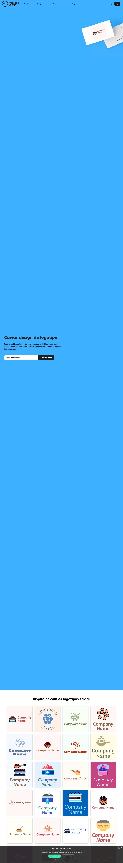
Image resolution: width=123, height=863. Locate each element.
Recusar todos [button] (68, 856)
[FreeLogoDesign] (14, 4)
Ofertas (64, 4)
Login (117, 4)
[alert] (61, 854)
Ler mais (79, 852)
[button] (61, 860)
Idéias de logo (51, 4)
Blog (73, 4)
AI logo (39, 4)
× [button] (121, 848)
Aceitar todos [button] (54, 856)
